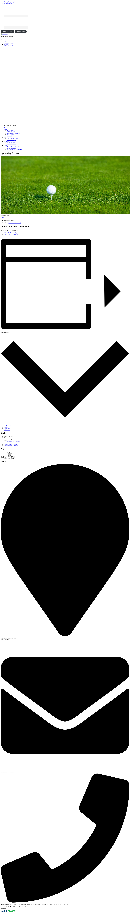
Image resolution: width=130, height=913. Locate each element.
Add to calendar (4, 332)
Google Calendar (8, 426)
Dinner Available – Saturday (11, 234)
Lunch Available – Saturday (13, 441)
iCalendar (6, 427)
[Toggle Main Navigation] (1, 39)
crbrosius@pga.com (9, 772)
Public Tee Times (7, 31)
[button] (5, 129)
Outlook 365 (7, 428)
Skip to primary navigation (10, 1)
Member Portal (21, 31)
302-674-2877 (12, 904)
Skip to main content (8, 3)
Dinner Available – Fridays (10, 233)
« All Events (3, 217)
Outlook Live (7, 430)
